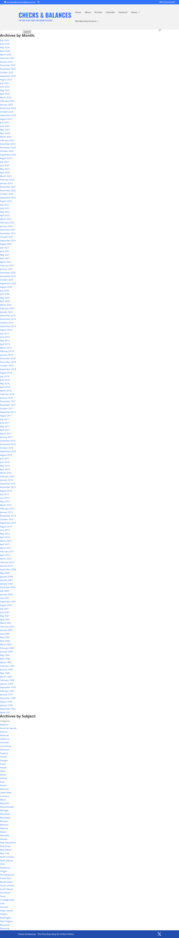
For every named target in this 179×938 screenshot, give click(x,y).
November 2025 (8, 68)
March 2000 (6, 644)
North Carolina (7, 856)
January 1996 (6, 705)
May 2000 (5, 637)
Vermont (4, 906)
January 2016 (6, 480)
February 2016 (7, 476)
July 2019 (4, 333)
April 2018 (5, 387)
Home (78, 12)
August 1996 (6, 701)
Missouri (4, 821)
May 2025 (5, 90)
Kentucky (4, 789)
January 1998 (6, 683)
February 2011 (7, 551)
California (4, 739)
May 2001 (5, 615)
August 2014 (6, 526)
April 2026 (5, 50)
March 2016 (6, 472)
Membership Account (86, 21)
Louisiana (4, 796)
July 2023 (4, 161)
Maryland (4, 803)
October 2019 (6, 322)
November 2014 (8, 515)
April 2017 (5, 429)
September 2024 (8, 115)
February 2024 (7, 140)
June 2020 (5, 294)
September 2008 (8, 569)
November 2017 (8, 405)
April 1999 (5, 658)
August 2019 (6, 329)
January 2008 (6, 576)
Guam (3, 763)
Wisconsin (5, 924)
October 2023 (6, 151)
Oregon (3, 871)
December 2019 (8, 315)
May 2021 (5, 254)
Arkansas (4, 735)
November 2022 (8, 190)
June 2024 (5, 126)
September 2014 (8, 522)
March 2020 (6, 304)
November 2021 (8, 233)
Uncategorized (7, 899)
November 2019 (8, 319)
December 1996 (8, 698)
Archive (98, 12)
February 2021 (7, 265)
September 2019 (8, 326)
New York (4, 853)
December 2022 (8, 186)
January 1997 (6, 694)
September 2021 (8, 240)
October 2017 (6, 408)
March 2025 (6, 97)
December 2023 (8, 143)
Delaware (4, 749)
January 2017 (6, 437)
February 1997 (7, 691)
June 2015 (5, 497)
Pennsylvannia (7, 874)
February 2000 (7, 648)
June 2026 (5, 43)
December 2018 (8, 358)
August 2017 (6, 415)
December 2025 (8, 65)
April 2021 (5, 258)
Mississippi (5, 817)
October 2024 (6, 111)
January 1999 (6, 669)
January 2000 (6, 651)
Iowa (2, 781)
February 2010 (7, 562)
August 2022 (6, 201)
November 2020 (8, 276)
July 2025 (4, 83)
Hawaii (3, 767)
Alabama (4, 724)
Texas (2, 896)
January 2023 (6, 183)
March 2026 (6, 54)
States (134, 12)
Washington (5, 917)
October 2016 (6, 447)
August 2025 (6, 79)
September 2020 (8, 283)
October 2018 (6, 365)
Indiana (3, 778)
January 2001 (6, 630)
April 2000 (5, 640)
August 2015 (6, 490)
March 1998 (6, 676)
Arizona (3, 731)
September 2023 (8, 154)
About (88, 12)
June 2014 (5, 530)
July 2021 (4, 247)
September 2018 (8, 369)
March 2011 (6, 548)
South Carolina (7, 885)
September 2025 (8, 76)
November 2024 (8, 108)
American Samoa (8, 728)
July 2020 (4, 290)
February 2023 (7, 179)
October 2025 (6, 72)
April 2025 (5, 93)
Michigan (4, 810)
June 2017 (5, 422)
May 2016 (5, 465)
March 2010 (6, 558)
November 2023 (8, 147)
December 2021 (8, 229)
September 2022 (8, 197)
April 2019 (5, 344)
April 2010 (5, 555)
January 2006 (6, 583)
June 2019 (5, 337)
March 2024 (6, 136)
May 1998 (5, 673)
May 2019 (5, 340)
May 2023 (5, 169)
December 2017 (8, 401)
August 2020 (6, 286)
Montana (4, 824)
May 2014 (5, 533)
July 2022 (4, 204)
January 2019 (6, 354)
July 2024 (4, 122)
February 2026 (7, 58)
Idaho (2, 771)
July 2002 (4, 598)
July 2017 (4, 419)
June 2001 (5, 612)
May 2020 (5, 297)
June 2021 (5, 251)
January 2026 (6, 61)
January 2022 (6, 226)
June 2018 (5, 379)
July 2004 (4, 590)
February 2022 (7, 222)
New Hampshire (8, 842)
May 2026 (5, 47)
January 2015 (6, 512)
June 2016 (5, 462)
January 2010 (6, 565)
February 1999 (7, 665)
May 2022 (5, 211)
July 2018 (4, 376)
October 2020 (6, 279)
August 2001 (6, 605)
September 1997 (8, 687)
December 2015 (8, 483)
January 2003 (6, 594)
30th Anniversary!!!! (167, 2)
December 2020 (8, 272)
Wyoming (4, 928)
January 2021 (6, 269)
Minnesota (5, 814)
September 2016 (8, 451)
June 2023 (5, 165)
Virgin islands (6, 910)
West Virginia (6, 921)
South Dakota (6, 889)
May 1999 (5, 655)
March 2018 (6, 390)
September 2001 (8, 601)
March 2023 (6, 176)
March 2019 (6, 347)
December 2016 (8, 440)
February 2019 (7, 351)
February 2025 (7, 101)
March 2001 (6, 623)
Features (4, 753)
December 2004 (8, 587)
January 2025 (6, 104)
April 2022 (5, 215)
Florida (3, 756)
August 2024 (6, 118)
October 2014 (6, 519)
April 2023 (5, 172)
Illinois (3, 774)
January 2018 (6, 397)
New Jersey (5, 846)
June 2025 (5, 86)
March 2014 (6, 540)
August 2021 (6, 244)
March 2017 (6, 433)
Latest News (6, 792)
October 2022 (6, 194)
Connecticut (5, 746)
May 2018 (5, 383)
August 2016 (6, 455)
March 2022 (6, 219)
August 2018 (6, 372)
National (123, 12)
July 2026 (4, 40)
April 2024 (5, 133)
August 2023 (6, 158)
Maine (3, 799)
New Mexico (6, 849)
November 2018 (8, 362)
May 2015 (5, 501)
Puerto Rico (5, 878)
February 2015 (7, 508)
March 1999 (6, 662)
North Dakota (6, 860)
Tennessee (5, 892)
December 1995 (8, 708)
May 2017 (5, 426)
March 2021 (6, 262)
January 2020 (6, 312)
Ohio (2, 864)
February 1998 (7, 680)
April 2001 (5, 619)
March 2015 (6, 505)
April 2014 (5, 537)
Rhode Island (6, 882)
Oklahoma (5, 867)
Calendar (110, 12)
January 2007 (6, 580)
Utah (2, 903)
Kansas (3, 785)
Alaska (3, 831)
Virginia (3, 914)
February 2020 (7, 308)
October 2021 (6, 236)
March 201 (5, 712)
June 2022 (5, 208)
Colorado (4, 742)
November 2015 (8, 487)
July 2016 (4, 458)
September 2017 (8, 412)
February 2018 (7, 394)
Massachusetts (7, 806)
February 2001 (7, 626)
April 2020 (5, 301)
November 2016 (8, 444)
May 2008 (5, 572)
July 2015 (4, 494)
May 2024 (5, 129)
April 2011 (5, 544)
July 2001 (4, 608)
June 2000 (5, 633)
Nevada (3, 839)
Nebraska (4, 835)
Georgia (4, 760)
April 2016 (5, 469)
